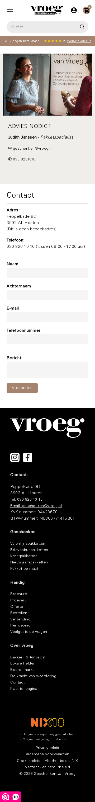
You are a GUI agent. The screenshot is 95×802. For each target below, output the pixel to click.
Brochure (18, 594)
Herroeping (20, 626)
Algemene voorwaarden (47, 754)
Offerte (16, 607)
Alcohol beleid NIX (61, 761)
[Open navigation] (10, 10)
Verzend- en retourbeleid (47, 767)
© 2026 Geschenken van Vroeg (48, 774)
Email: (16, 506)
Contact (17, 683)
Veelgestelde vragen (28, 632)
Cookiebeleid (28, 761)
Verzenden (22, 388)
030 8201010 (24, 160)
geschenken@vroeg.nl (33, 149)
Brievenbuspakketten (29, 550)
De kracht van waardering (33, 676)
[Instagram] (15, 457)
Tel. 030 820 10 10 (26, 500)
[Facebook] (27, 457)
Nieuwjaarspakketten (29, 562)
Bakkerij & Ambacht (27, 657)
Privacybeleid (47, 748)
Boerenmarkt (22, 670)
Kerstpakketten (23, 556)
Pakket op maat (24, 569)
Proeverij (18, 600)
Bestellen (18, 613)
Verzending (20, 619)
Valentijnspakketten (27, 544)
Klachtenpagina (23, 689)
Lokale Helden (23, 664)
